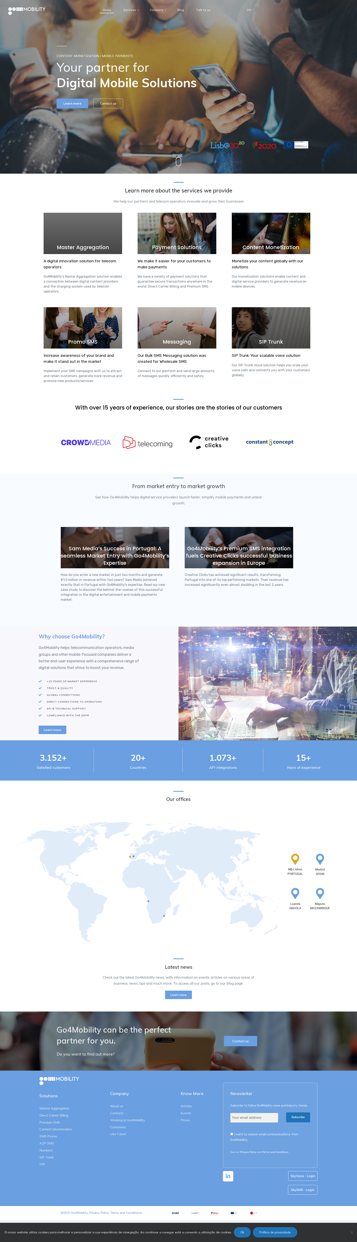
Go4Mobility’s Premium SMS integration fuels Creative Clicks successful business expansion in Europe (239, 556)
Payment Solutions (177, 247)
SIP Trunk (271, 341)
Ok (242, 1232)
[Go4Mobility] (26, 10)
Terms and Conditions (275, 1152)
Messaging (177, 341)
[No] (352, 1232)
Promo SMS (83, 341)
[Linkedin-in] (228, 1176)
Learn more (73, 106)
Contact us (108, 105)
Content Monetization (271, 247)
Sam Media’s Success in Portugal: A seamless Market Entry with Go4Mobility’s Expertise (115, 556)
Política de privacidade (275, 1232)
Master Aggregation (83, 247)
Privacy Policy (248, 1152)
